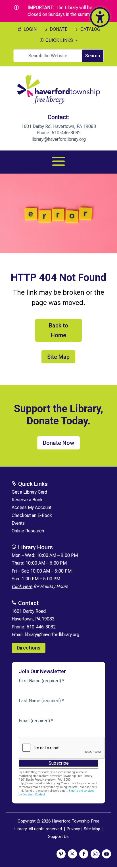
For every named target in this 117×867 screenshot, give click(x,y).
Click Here (22, 586)
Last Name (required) (41, 700)
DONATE (58, 29)
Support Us (58, 836)
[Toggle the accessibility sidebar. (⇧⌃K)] (100, 17)
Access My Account (31, 507)
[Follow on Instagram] (95, 853)
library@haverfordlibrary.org (59, 139)
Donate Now (58, 442)
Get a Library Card (29, 492)
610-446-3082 (66, 132)
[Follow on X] (72, 853)
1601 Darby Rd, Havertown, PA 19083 (58, 126)
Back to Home (58, 330)
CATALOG (89, 29)
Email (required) (36, 720)
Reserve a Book (27, 499)
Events (18, 523)
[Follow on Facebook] (83, 853)
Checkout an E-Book (32, 515)
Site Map (58, 356)
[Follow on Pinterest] (61, 853)
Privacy (73, 828)
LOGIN (29, 29)
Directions (28, 648)
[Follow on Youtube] (106, 853)
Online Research (28, 531)
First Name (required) (41, 680)
